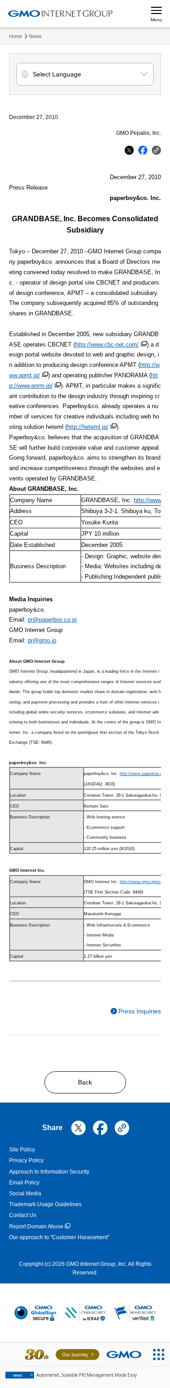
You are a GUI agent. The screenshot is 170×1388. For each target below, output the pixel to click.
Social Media (25, 1193)
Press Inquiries (139, 1011)
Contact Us (22, 1215)
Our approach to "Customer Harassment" (59, 1237)
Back (85, 1082)
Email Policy (24, 1182)
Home (15, 36)
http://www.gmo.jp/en (140, 881)
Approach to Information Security (49, 1172)
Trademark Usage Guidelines (45, 1204)
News (35, 36)
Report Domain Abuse (36, 1226)
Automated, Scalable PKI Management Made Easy (75, 1375)
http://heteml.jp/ (87, 426)
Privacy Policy (26, 1160)
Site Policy (22, 1149)
